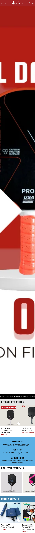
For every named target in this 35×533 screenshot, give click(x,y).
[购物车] (33, 3)
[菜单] (2, 3)
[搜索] (5, 3)
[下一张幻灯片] (32, 421)
